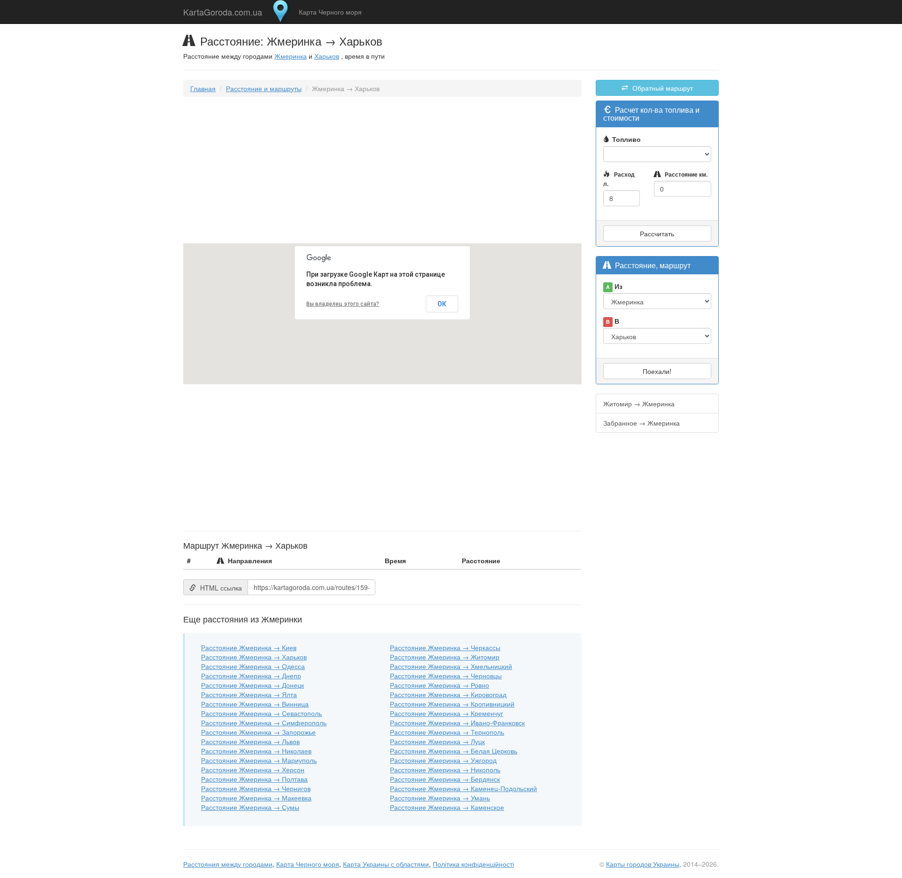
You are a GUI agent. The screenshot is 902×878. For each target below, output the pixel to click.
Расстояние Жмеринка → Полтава (254, 779)
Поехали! (657, 371)
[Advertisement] (382, 172)
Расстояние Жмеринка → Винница (255, 703)
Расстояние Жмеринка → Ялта (249, 694)
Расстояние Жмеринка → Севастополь (261, 713)
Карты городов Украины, (643, 864)
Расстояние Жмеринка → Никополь (445, 769)
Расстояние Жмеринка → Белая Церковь (453, 750)
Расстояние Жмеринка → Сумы (250, 807)
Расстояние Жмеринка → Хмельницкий (451, 666)
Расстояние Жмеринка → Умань (440, 797)
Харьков (326, 56)
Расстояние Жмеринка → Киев (248, 647)
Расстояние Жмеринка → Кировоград (448, 694)
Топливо (626, 139)
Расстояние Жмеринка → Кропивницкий (452, 703)
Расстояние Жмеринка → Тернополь (447, 732)
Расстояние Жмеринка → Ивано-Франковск (457, 722)
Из (614, 286)
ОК (441, 304)
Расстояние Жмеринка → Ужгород (443, 760)
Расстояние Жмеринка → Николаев (256, 750)
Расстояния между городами (227, 864)
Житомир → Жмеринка (639, 403)
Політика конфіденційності (473, 864)
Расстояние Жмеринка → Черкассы (445, 647)
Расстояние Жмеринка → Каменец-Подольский (463, 788)
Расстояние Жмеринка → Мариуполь (259, 760)
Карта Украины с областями (386, 864)
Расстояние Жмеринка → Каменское (447, 807)
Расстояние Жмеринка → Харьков (254, 656)
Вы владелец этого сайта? (342, 304)
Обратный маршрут (661, 88)
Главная (203, 88)
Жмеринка (290, 56)
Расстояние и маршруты (264, 88)
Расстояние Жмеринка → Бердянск (445, 779)
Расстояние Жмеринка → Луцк (437, 741)
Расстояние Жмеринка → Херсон (252, 769)
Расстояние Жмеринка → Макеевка (256, 797)
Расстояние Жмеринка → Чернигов (256, 788)
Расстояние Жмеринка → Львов (250, 741)
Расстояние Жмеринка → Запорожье (258, 732)
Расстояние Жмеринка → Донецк (252, 685)
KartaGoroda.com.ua (222, 10)
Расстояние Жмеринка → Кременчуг (446, 713)
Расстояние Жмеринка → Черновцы (446, 675)
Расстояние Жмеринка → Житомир (444, 656)
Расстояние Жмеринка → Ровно (439, 685)
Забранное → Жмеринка (641, 422)
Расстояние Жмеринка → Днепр (251, 675)
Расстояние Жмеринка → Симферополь (264, 722)
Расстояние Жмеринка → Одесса (253, 666)
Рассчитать (657, 233)
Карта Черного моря (330, 11)
